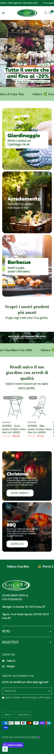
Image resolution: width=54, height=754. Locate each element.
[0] (50, 13)
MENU (6, 631)
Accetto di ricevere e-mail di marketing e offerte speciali (28, 697)
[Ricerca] (45, 13)
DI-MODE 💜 (35, 737)
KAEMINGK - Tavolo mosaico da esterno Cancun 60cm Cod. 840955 (14, 429)
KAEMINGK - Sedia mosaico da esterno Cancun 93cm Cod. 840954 (40, 429)
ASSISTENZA (10, 642)
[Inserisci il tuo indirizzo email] (49, 691)
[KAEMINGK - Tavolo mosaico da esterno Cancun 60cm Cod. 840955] (14, 407)
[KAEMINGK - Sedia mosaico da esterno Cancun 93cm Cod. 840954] (40, 407)
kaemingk (6, 422)
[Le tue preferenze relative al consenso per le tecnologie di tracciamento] (5, 749)
